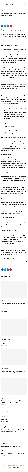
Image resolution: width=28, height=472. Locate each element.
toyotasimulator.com (14, 467)
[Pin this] (10, 26)
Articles (3, 434)
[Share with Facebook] (2, 26)
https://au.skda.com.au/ (11, 261)
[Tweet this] (5, 26)
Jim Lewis (4, 419)
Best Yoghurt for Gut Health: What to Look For (12, 314)
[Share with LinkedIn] (8, 26)
